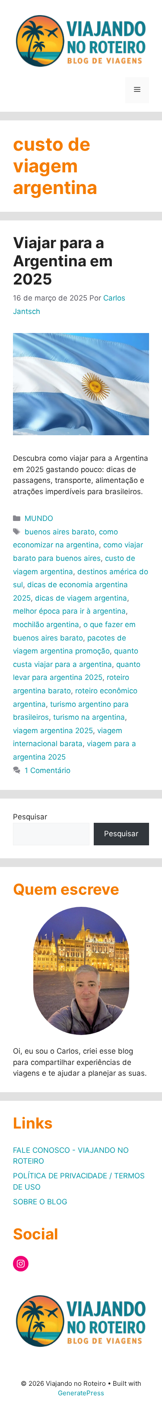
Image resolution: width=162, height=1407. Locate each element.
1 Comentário (47, 770)
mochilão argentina (46, 624)
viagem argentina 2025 (53, 730)
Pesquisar (30, 816)
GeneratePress (81, 1393)
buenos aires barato (60, 531)
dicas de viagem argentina (81, 598)
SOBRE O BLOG (40, 1201)
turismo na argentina (89, 717)
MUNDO (39, 518)
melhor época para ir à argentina (69, 611)
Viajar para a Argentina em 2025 (63, 260)
